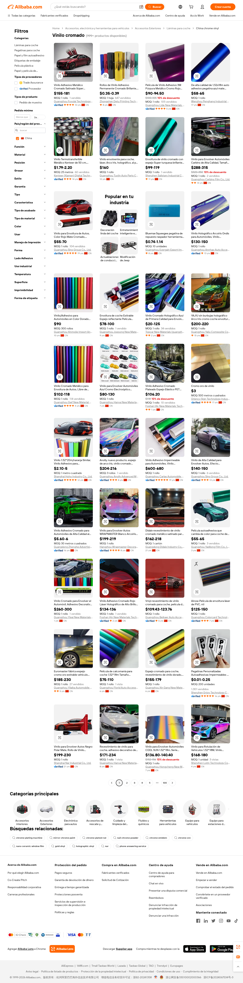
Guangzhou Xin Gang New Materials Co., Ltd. (164, 687)
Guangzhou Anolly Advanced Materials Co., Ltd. (119, 476)
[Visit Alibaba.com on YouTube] (228, 920)
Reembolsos (156, 897)
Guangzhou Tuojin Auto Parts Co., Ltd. (119, 175)
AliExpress (67, 965)
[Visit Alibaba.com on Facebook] (198, 920)
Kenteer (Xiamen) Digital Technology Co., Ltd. (73, 175)
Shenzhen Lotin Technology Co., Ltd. (210, 762)
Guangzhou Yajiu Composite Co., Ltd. (210, 331)
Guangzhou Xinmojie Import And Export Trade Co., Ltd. (73, 331)
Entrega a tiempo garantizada (72, 887)
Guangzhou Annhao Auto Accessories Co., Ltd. (210, 249)
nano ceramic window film (30, 846)
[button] (141, 7)
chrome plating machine (29, 838)
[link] (238, 947)
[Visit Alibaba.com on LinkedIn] (206, 920)
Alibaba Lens (26, 948)
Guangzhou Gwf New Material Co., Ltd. (73, 402)
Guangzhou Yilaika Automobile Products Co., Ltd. (73, 687)
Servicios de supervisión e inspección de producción (70, 903)
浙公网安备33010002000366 (183, 977)
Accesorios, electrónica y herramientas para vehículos (97, 28)
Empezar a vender (206, 879)
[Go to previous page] (111, 782)
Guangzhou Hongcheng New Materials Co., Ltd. (164, 766)
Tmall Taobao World (103, 965)
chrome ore (184, 838)
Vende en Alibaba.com (209, 872)
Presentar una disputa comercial (168, 890)
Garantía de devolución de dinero (74, 879)
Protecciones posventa (68, 894)
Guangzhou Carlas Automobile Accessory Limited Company (164, 476)
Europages (176, 965)
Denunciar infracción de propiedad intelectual (163, 907)
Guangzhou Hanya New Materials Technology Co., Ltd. (119, 762)
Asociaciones (204, 905)
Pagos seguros (63, 872)
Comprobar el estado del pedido (215, 887)
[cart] (192, 7)
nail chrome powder (127, 838)
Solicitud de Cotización (115, 879)
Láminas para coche (178, 28)
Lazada (122, 965)
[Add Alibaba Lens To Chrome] (62, 949)
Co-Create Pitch (17, 879)
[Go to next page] (172, 782)
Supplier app (124, 948)
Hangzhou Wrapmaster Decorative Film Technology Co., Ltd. (119, 546)
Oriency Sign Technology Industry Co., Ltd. (210, 398)
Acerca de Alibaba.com (22, 864)
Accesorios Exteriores (148, 28)
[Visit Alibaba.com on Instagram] (221, 920)
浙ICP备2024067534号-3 (218, 977)
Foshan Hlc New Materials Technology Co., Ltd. (164, 406)
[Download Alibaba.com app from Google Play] (222, 949)
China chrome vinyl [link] (207, 28)
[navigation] (29, 406)
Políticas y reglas (64, 912)
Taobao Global (137, 965)
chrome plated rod (96, 838)
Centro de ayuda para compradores (161, 874)
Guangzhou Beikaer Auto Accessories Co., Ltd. (164, 617)
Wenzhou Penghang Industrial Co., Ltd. (210, 101)
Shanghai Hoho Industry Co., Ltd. (73, 476)
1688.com (82, 965)
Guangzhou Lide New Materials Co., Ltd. (164, 105)
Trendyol (162, 965)
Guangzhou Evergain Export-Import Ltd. (164, 249)
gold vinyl (60, 846)
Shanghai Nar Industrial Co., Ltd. (72, 762)
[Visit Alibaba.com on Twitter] (213, 920)
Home (56, 28)
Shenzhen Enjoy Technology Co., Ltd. (210, 692)
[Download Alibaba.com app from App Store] (194, 949)
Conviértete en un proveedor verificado (213, 896)
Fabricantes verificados (115, 872)
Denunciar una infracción (164, 915)
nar (107, 846)
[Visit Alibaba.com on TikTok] (236, 920)
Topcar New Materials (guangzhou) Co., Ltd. (164, 331)
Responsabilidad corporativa (24, 887)
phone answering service (133, 846)
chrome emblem (158, 838)
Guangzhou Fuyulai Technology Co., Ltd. (73, 101)
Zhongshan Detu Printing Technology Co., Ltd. (119, 101)
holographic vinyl (85, 846)
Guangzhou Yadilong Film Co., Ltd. (210, 546)
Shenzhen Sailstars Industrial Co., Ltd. (164, 175)
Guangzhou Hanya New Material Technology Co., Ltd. (119, 402)
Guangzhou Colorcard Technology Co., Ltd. (210, 617)
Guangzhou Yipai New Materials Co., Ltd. (73, 617)
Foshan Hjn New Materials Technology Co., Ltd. (119, 617)
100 (165, 783)
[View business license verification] (156, 977)
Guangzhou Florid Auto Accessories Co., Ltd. (119, 687)
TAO (151, 965)
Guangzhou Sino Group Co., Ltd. (72, 249)
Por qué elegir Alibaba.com (23, 872)
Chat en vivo (156, 883)
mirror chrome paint (64, 838)
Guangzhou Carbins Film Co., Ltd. (210, 179)
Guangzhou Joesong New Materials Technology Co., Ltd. (119, 331)
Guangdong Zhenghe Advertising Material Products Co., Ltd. (73, 546)
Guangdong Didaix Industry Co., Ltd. (164, 546)
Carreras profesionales (21, 894)
